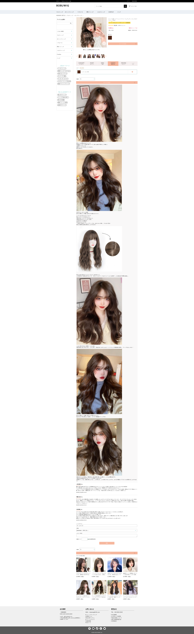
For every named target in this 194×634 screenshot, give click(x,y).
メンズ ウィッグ (62, 68)
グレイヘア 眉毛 (62, 76)
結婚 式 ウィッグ (62, 105)
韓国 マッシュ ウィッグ (63, 83)
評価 (77, 528)
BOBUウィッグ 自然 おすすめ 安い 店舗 (63, 1)
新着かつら (89, 616)
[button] (77, 56)
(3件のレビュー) (121, 25)
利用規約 (114, 621)
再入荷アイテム (90, 617)
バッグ (119, 12)
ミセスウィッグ (101, 12)
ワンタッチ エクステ (63, 78)
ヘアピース (80, 12)
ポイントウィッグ (69, 12)
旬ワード (88, 622)
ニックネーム (79, 523)
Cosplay (111, 12)
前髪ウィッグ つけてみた (64, 71)
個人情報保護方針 (116, 619)
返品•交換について (117, 617)
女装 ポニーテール (62, 73)
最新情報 (88, 621)
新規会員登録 (134, 1)
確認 (107, 543)
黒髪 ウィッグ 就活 (62, 102)
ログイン (128, 1)
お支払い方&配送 (116, 616)
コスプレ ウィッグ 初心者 (64, 81)
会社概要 (114, 614)
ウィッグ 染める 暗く (63, 97)
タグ (77, 68)
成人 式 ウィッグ (62, 94)
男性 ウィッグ (90, 12)
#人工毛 (82, 68)
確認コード (79, 539)
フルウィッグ (59, 12)
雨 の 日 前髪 (61, 99)
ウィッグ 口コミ (90, 619)
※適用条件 (127, 22)
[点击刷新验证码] (92, 539)
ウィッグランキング (91, 614)
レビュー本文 (79, 533)
